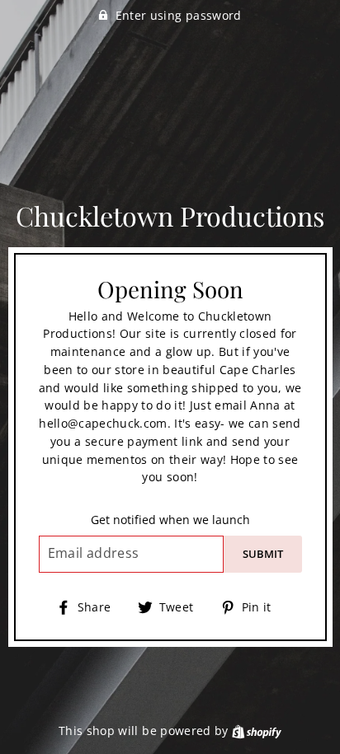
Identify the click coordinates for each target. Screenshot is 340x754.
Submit (263, 553)
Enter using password (179, 15)
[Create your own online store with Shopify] (256, 730)
